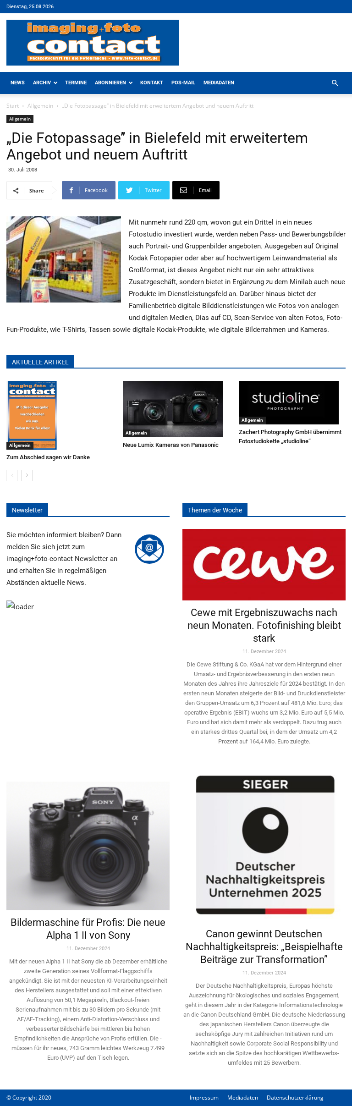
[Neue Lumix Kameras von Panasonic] (176, 409)
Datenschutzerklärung (295, 1097)
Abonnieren (110, 83)
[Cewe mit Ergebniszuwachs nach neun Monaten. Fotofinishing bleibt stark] (264, 564)
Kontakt (151, 83)
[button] (335, 83)
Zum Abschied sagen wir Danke (48, 457)
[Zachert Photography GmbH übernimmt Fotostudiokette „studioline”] (292, 402)
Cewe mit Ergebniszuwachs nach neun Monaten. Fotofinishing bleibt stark (264, 625)
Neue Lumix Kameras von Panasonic (171, 444)
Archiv (42, 83)
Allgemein (40, 106)
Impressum (204, 1097)
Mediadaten (219, 83)
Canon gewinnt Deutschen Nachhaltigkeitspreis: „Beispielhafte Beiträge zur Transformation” (264, 946)
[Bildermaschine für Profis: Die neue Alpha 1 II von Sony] (88, 839)
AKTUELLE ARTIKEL (40, 362)
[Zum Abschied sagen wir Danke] (59, 415)
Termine (76, 83)
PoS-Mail (183, 83)
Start (12, 106)
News (18, 83)
